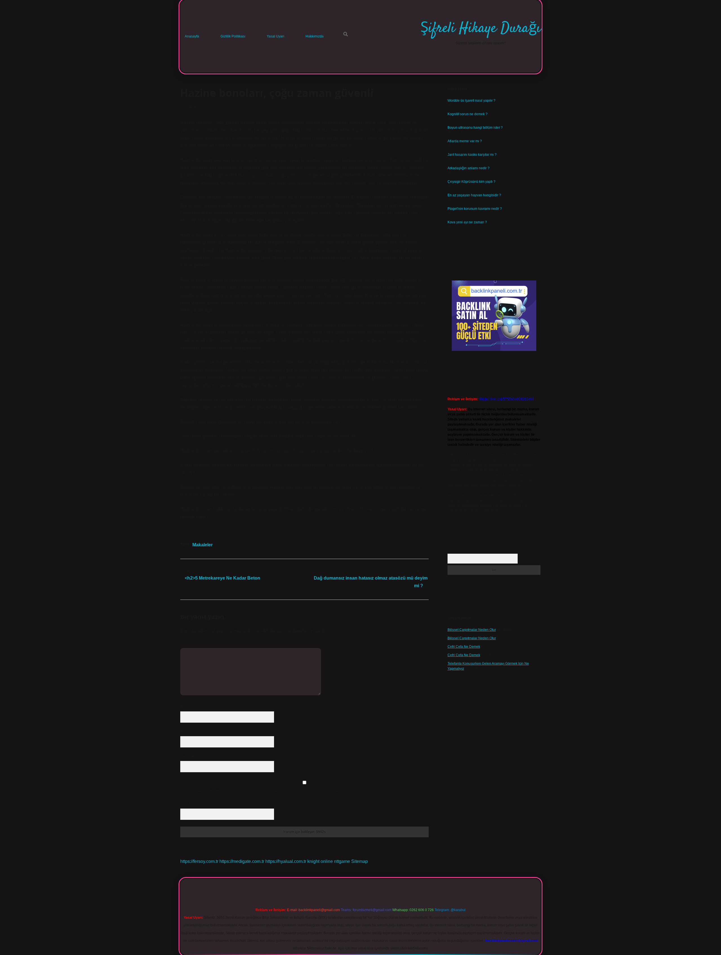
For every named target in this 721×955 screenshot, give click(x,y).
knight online (320, 861)
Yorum (185, 644)
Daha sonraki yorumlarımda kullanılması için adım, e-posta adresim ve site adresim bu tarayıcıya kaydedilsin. (263, 791)
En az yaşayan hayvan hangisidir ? (474, 195)
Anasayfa (192, 36)
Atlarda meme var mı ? (465, 141)
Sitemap (359, 861)
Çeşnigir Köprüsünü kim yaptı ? (471, 182)
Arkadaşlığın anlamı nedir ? (468, 168)
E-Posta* (187, 732)
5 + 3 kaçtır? (190, 804)
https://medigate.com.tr (241, 861)
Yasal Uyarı (275, 36)
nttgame (342, 861)
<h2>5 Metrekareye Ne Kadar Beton (222, 578)
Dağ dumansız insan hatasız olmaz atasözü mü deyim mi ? (371, 582)
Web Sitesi (188, 757)
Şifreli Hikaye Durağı (480, 28)
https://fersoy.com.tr (199, 861)
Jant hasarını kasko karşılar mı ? (472, 155)
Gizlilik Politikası (233, 36)
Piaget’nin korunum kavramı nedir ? (475, 209)
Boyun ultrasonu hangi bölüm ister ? (475, 128)
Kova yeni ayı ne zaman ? (467, 222)
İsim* (184, 707)
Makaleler (202, 544)
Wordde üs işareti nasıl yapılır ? (471, 101)
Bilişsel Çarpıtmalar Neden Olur (472, 630)
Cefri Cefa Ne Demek (464, 647)
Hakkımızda (315, 36)
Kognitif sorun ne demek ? (468, 114)
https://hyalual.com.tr (285, 861)
